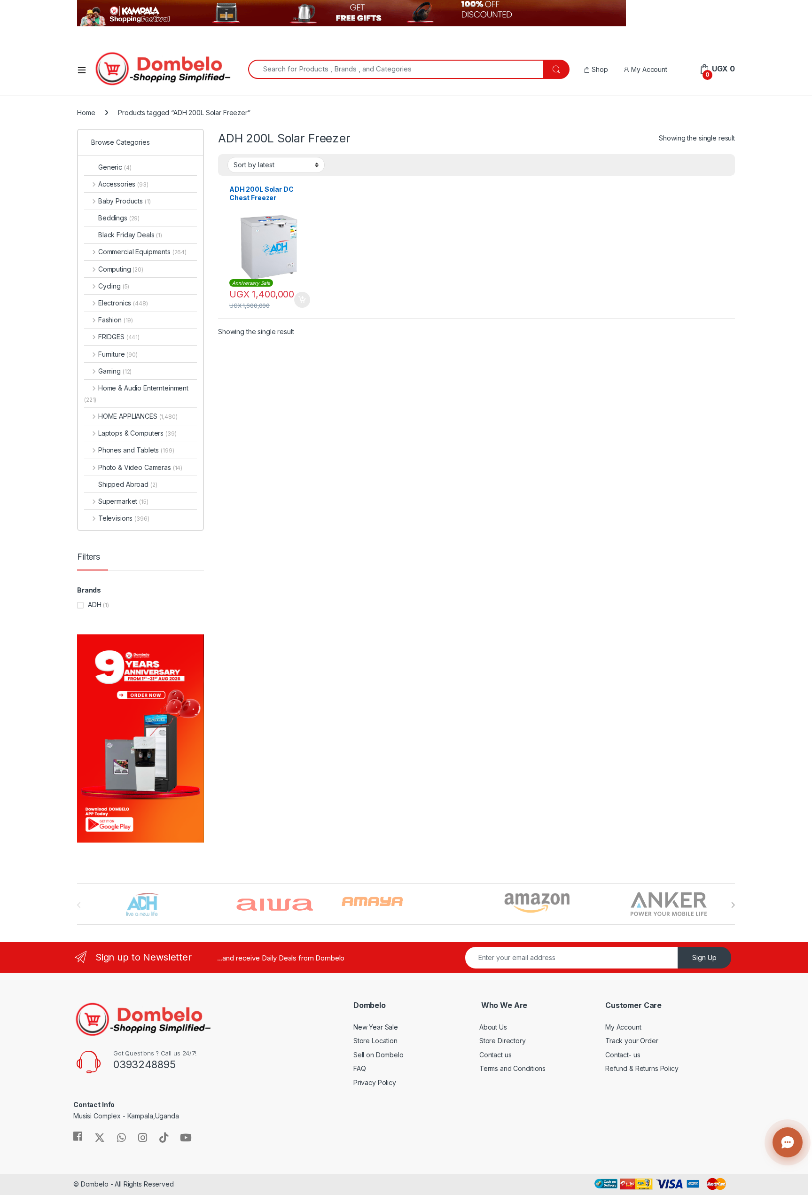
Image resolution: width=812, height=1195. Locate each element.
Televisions (123, 518)
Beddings (119, 218)
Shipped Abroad (127, 484)
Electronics (123, 303)
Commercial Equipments (142, 252)
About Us (493, 1027)
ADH (95, 605)
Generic (114, 167)
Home (86, 113)
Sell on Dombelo (378, 1055)
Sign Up (704, 957)
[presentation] (733, 905)
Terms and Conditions (512, 1068)
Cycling (113, 286)
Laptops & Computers (137, 433)
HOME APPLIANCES (138, 416)
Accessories (123, 184)
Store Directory (502, 1041)
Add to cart (302, 300)
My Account (648, 69)
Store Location (375, 1041)
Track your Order (631, 1041)
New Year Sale (375, 1027)
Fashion (115, 320)
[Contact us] (788, 1142)
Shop (599, 69)
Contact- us (622, 1055)
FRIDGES (119, 337)
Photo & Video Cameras (140, 467)
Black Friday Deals (130, 235)
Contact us (495, 1055)
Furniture (118, 354)
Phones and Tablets (136, 450)
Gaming (115, 371)
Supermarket (123, 501)
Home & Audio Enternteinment (136, 393)
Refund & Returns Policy (642, 1068)
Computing (120, 269)
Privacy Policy (374, 1082)
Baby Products (124, 201)
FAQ (359, 1068)
